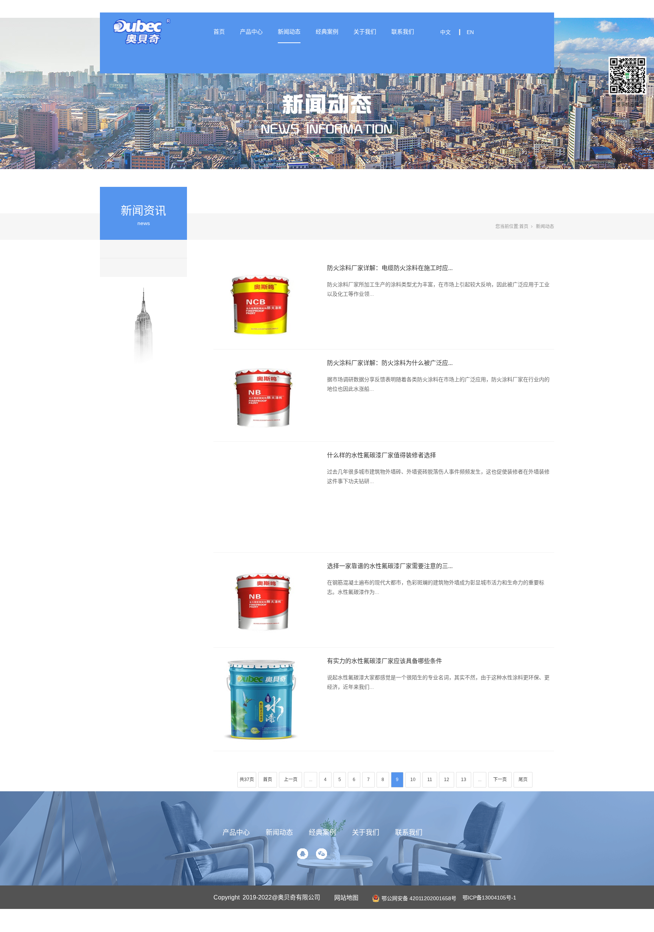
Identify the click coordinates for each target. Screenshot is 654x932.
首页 (219, 31)
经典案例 (327, 31)
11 (429, 779)
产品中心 (251, 31)
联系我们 (402, 31)
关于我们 (364, 31)
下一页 (500, 779)
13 (463, 779)
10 (413, 779)
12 (446, 779)
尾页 (523, 779)
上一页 (290, 779)
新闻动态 (289, 31)
